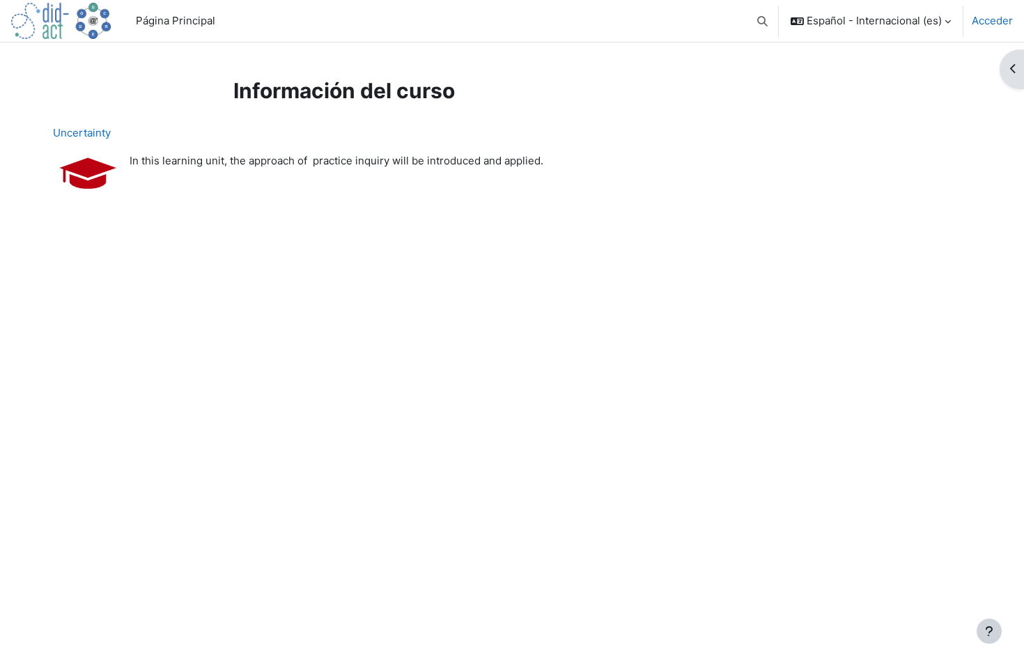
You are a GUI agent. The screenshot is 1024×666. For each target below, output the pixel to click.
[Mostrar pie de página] (989, 631)
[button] (763, 21)
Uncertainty (82, 132)
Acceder (992, 20)
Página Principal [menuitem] (175, 20)
